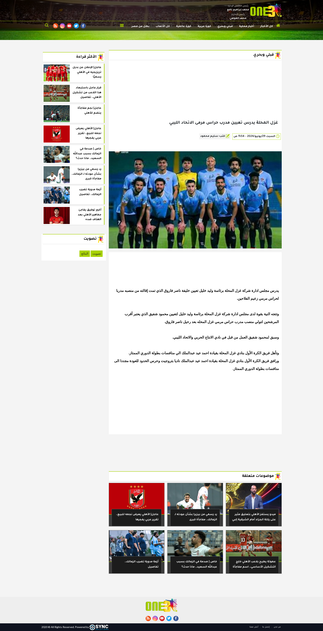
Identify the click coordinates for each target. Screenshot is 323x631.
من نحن (277, 627)
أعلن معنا (254, 627)
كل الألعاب (163, 26)
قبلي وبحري (225, 26)
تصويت (96, 253)
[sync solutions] (99, 627)
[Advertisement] (195, 96)
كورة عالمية (183, 26)
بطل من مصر (140, 26)
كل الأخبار (266, 26)
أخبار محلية (246, 26)
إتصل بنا (266, 627)
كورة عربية (204, 26)
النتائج (84, 253)
